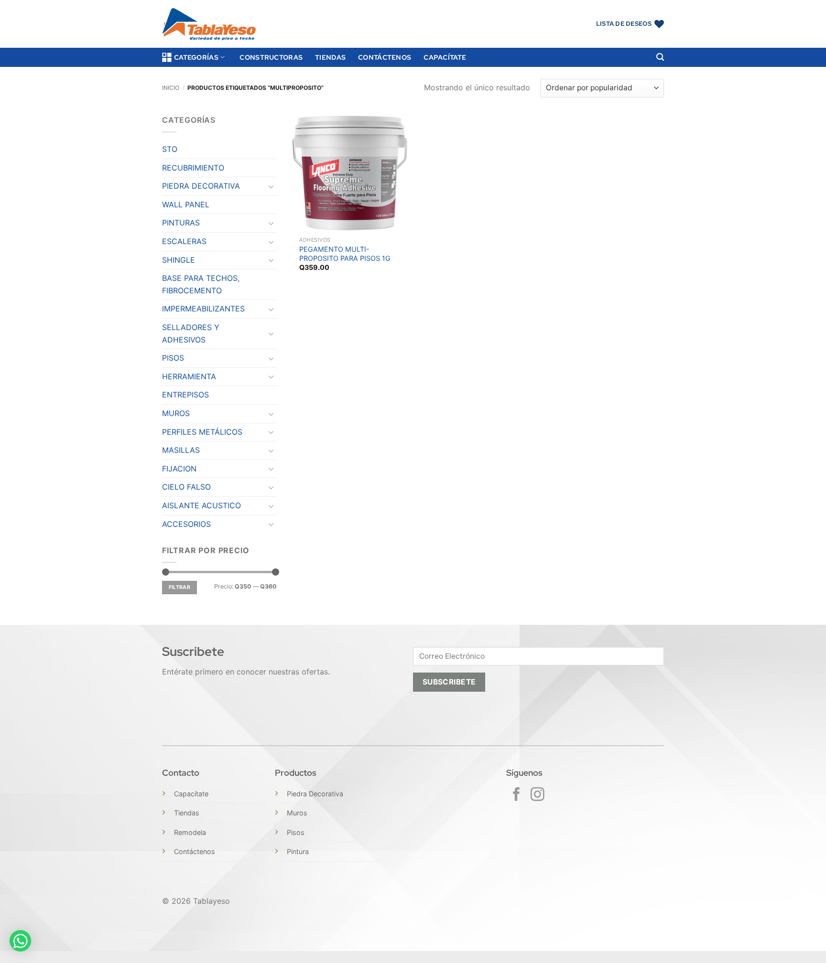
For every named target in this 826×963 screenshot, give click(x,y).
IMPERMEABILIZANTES (203, 308)
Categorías (196, 57)
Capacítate (445, 57)
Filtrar (179, 587)
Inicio (170, 87)
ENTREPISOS (185, 394)
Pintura (298, 851)
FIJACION (179, 468)
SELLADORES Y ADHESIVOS (190, 333)
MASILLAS (181, 450)
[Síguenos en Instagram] (537, 795)
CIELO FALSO (186, 487)
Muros (297, 813)
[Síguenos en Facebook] (516, 795)
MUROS (176, 413)
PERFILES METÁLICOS (202, 432)
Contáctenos (384, 57)
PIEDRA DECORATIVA (201, 186)
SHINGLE (178, 260)
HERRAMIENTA (189, 376)
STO (169, 149)
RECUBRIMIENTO (193, 167)
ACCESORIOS (186, 524)
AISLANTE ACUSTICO (201, 505)
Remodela (190, 832)
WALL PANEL (185, 204)
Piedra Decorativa (315, 794)
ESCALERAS (184, 241)
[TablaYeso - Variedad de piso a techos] (209, 24)
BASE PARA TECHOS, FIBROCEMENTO (200, 284)
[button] (660, 57)
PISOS (173, 358)
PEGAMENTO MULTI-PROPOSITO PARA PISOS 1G (345, 253)
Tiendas (330, 57)
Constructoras (271, 57)
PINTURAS (181, 222)
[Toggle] (271, 186)
